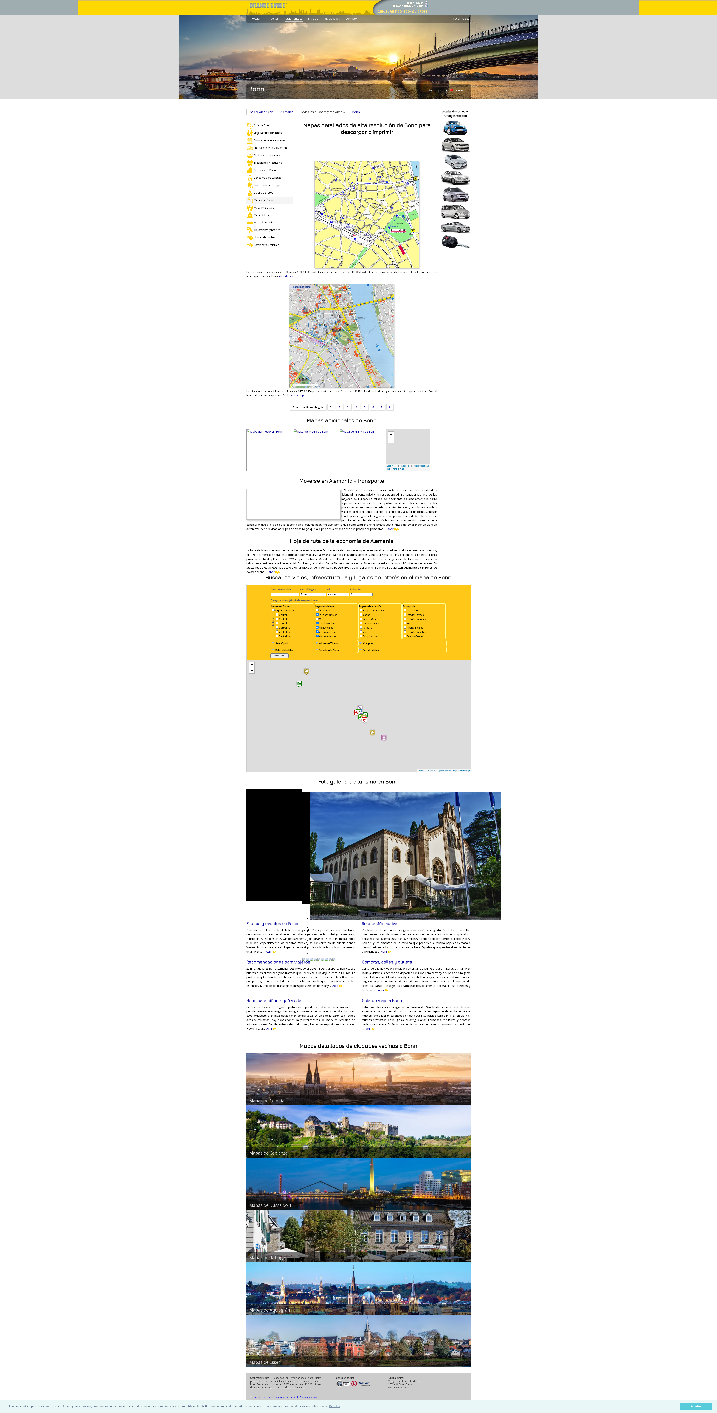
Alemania (286, 112)
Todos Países (461, 18)
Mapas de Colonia (266, 1101)
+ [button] (391, 434)
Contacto (351, 18)
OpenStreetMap (421, 465)
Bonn (356, 112)
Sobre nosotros (308, 1397)
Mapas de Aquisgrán (269, 1310)
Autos (275, 18)
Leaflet (390, 465)
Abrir (390, 529)
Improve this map (395, 468)
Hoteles (256, 18)
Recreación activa (379, 923)
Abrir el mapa (286, 276)
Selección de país (262, 112)
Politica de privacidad (286, 1397)
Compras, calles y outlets (387, 962)
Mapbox (405, 465)
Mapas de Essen (265, 1362)
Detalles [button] (334, 1406)
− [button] (391, 440)
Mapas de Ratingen (268, 1258)
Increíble (313, 18)
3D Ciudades (332, 18)
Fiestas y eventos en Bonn (272, 923)
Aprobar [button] (696, 1406)
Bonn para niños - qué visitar (274, 1000)
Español (458, 90)
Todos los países (436, 90)
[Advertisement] (367, 147)
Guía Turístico (294, 18)
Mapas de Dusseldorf (270, 1205)
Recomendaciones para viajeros (278, 962)
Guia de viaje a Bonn (382, 1000)
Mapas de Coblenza (268, 1153)
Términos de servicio (261, 1397)
